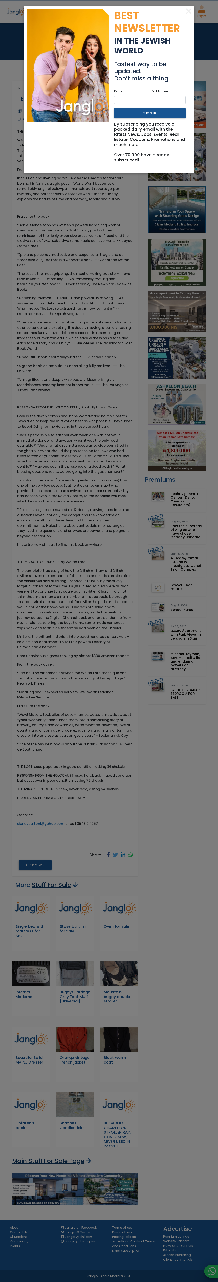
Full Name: (160, 91)
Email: (119, 91)
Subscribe (150, 113)
